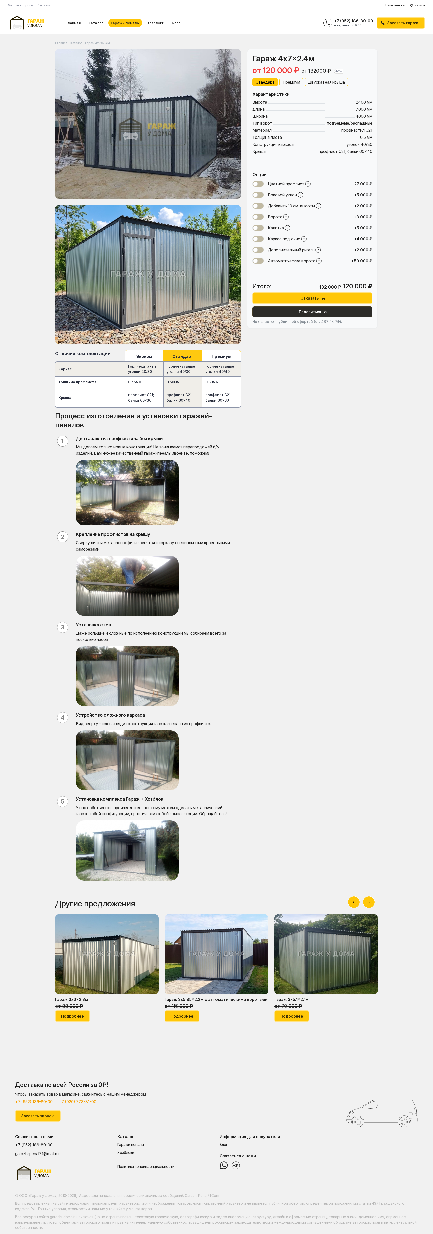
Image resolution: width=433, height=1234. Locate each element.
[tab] (265, 82)
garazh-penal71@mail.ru (37, 1153)
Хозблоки (155, 23)
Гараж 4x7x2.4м (97, 43)
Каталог (95, 23)
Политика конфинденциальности (145, 1166)
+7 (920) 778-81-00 (77, 1101)
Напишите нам (396, 5)
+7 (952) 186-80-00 (353, 20)
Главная (73, 23)
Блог (176, 23)
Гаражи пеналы (125, 23)
